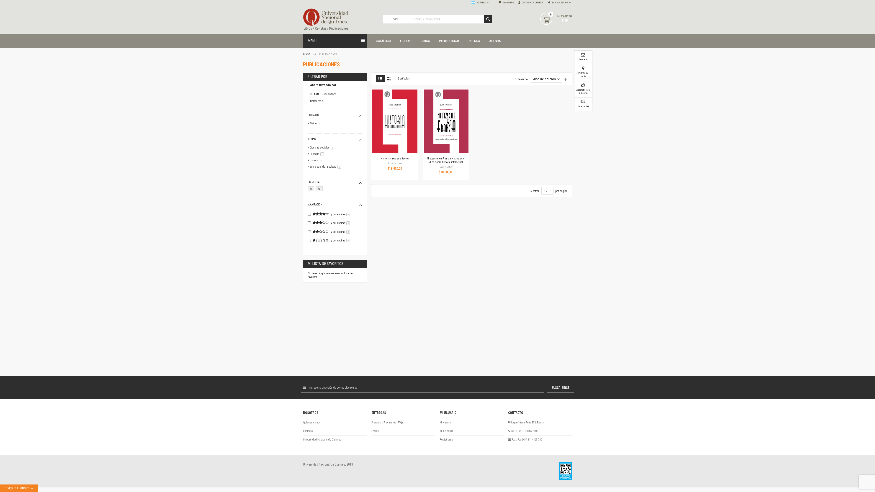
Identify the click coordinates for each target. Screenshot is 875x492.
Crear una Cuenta (532, 2)
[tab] (335, 90)
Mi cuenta (445, 422)
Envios (375, 431)
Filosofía (317, 154)
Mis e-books (446, 431)
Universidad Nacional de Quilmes (322, 439)
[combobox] (437, 19)
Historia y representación (395, 158)
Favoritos (508, 2)
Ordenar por (521, 79)
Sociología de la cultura (326, 166)
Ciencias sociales (323, 147)
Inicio (307, 54)
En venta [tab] (313, 182)
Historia (317, 160)
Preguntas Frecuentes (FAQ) (387, 422)
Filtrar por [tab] (317, 76)
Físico (316, 123)
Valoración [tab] (315, 204)
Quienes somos (312, 422)
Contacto (308, 431)
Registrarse (446, 439)
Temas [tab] (312, 139)
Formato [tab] (313, 115)
